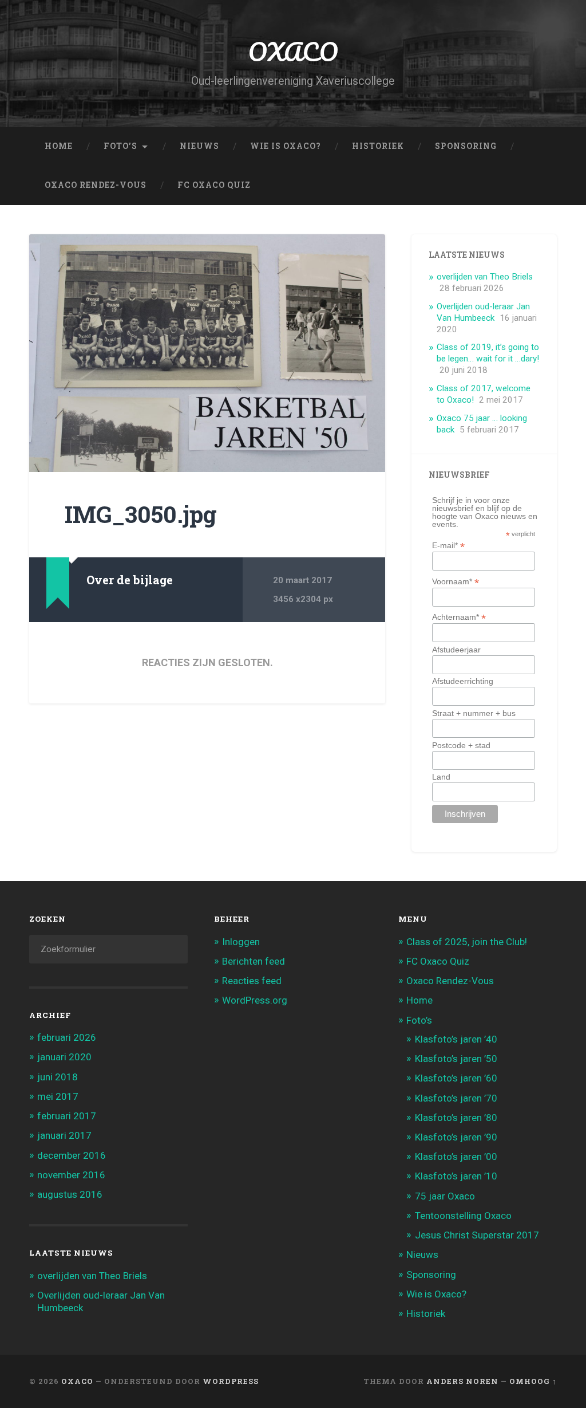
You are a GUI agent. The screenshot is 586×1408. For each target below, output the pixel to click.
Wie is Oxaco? (285, 146)
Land (441, 777)
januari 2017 (64, 1135)
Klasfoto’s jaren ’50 (456, 1058)
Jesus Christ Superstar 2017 (477, 1235)
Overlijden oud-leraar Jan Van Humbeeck (483, 312)
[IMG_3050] (207, 353)
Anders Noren (462, 1381)
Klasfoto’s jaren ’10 (456, 1176)
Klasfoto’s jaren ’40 (456, 1039)
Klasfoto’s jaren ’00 (456, 1156)
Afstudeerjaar (456, 650)
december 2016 (71, 1155)
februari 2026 (66, 1037)
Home (59, 146)
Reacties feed (252, 980)
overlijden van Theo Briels (485, 277)
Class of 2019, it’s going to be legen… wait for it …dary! (488, 353)
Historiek (378, 146)
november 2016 (71, 1175)
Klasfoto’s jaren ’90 (456, 1137)
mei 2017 (57, 1096)
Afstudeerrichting (462, 681)
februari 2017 (66, 1116)
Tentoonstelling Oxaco (463, 1215)
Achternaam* (459, 617)
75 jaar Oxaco (445, 1196)
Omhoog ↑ (533, 1381)
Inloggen (241, 941)
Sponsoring (466, 146)
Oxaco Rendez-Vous (95, 185)
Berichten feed (253, 961)
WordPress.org (254, 1000)
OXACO (293, 51)
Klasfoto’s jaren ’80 (456, 1117)
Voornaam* (455, 581)
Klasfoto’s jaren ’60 (456, 1078)
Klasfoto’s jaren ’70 (456, 1098)
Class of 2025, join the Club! (466, 941)
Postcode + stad (461, 745)
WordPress (231, 1381)
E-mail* (448, 545)
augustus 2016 (69, 1194)
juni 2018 (57, 1077)
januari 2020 (64, 1057)
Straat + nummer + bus (474, 713)
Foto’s (120, 146)
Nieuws (199, 146)
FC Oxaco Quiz (214, 185)
